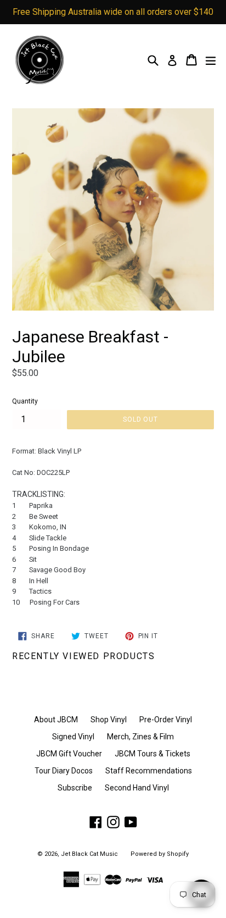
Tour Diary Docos (64, 770)
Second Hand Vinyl (137, 787)
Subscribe (75, 787)
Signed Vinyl (73, 736)
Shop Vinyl (109, 719)
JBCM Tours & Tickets (152, 753)
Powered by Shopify (160, 854)
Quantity (25, 401)
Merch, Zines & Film (140, 736)
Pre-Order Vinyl (165, 719)
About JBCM (56, 719)
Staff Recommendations (148, 770)
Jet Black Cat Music (89, 854)
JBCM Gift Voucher (69, 753)
